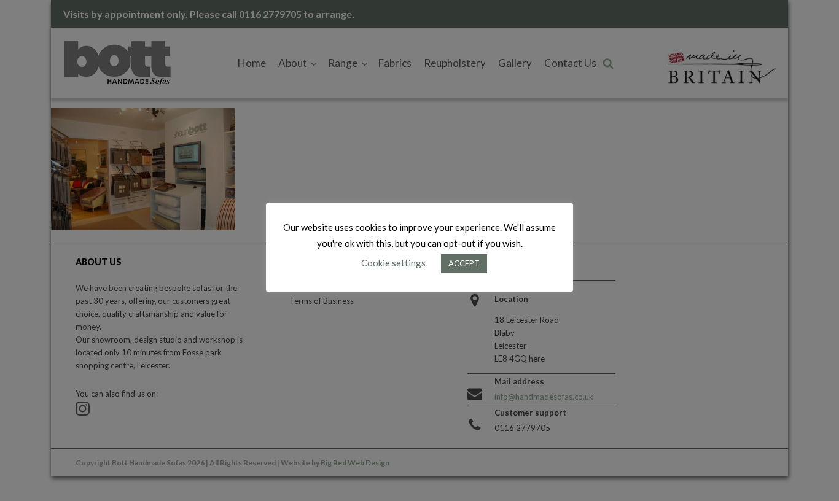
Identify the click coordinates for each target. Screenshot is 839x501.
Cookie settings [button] (393, 262)
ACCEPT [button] (464, 263)
